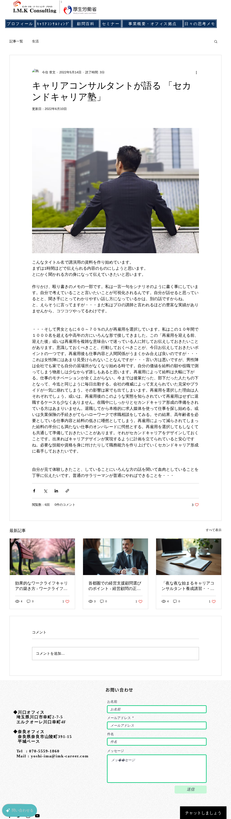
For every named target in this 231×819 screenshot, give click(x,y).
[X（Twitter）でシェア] (45, 491)
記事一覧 (16, 41)
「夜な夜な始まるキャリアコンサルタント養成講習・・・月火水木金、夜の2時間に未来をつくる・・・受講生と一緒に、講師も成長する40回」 (188, 586)
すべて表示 (214, 530)
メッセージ (115, 750)
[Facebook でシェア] (34, 491)
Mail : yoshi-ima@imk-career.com (50, 756)
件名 (110, 734)
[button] (216, 41)
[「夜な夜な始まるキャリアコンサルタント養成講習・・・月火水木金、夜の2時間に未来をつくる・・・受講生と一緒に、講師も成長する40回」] (188, 556)
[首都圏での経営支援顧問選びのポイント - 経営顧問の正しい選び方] (115, 556)
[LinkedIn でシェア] (56, 491)
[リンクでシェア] (67, 491)
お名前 (112, 701)
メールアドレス (119, 717)
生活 (35, 41)
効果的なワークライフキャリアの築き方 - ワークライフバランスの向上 (41, 586)
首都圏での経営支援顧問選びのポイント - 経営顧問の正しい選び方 (114, 586)
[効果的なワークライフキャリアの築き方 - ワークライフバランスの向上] (42, 556)
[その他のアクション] (196, 72)
